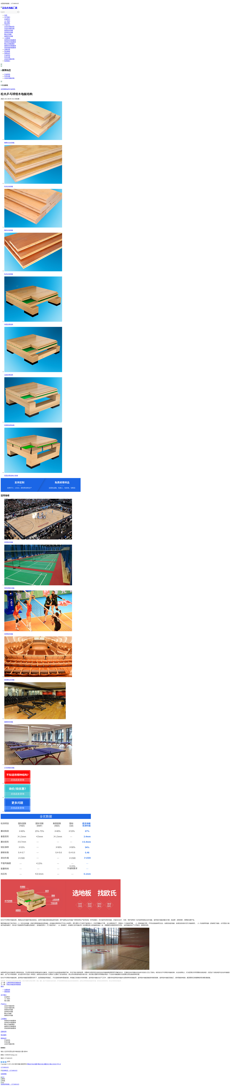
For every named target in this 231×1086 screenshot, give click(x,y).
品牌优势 (7, 49)
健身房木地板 (8, 36)
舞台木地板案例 (9, 44)
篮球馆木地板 (8, 32)
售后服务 (7, 51)
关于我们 (7, 17)
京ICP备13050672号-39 (53, 1064)
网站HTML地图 (32, 1064)
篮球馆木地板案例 (10, 42)
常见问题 (7, 57)
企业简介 (7, 19)
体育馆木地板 (8, 30)
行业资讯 (7, 55)
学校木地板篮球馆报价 (13, 984)
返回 (2, 986)
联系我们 (7, 61)
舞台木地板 (8, 34)
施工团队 (7, 23)
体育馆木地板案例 (10, 40)
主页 (2, 89)
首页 (5, 15)
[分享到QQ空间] (1, 1062)
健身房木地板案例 (10, 45)
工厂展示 (7, 21)
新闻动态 (7, 53)
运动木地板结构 (9, 28)
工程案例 (7, 38)
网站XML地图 (41, 1064)
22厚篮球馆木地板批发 (13, 982)
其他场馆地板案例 (10, 47)
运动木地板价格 (9, 59)
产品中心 (7, 25)
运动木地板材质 (9, 26)
